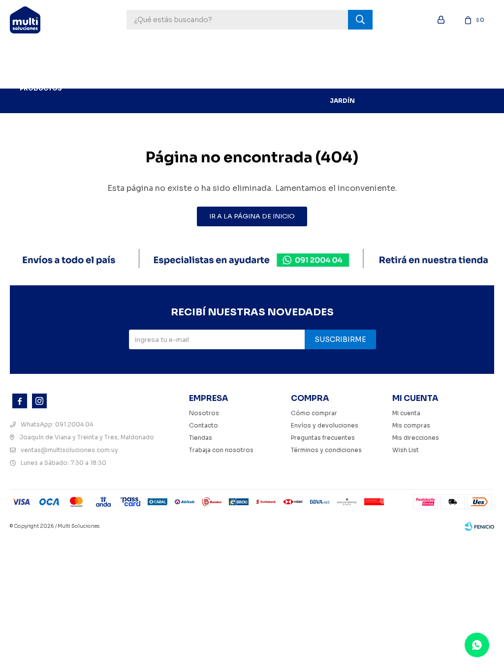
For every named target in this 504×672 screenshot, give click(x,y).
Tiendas (200, 437)
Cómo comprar (314, 413)
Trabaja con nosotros (221, 450)
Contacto (203, 425)
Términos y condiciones (326, 450)
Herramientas (132, 51)
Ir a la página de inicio (252, 216)
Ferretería (235, 51)
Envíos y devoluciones (324, 425)
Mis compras (411, 425)
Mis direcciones (415, 437)
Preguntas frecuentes (323, 437)
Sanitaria (382, 51)
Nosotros (204, 413)
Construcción (292, 51)
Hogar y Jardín (342, 76)
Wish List (405, 450)
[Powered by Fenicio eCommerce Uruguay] (479, 526)
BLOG (86, 76)
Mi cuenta (406, 413)
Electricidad (433, 51)
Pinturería (187, 51)
